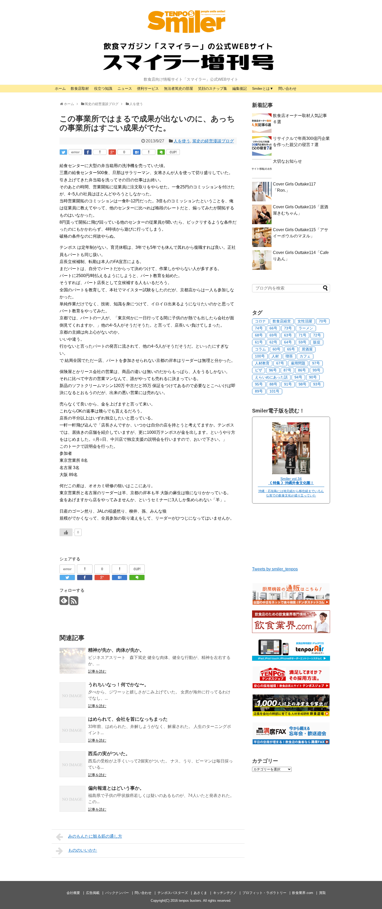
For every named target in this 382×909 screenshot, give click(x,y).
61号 (259, 342)
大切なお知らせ (287, 161)
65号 (291, 349)
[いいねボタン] (66, 532)
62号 (273, 342)
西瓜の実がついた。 (109, 753)
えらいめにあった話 (271, 377)
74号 (259, 328)
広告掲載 (93, 893)
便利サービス (148, 88)
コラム (260, 349)
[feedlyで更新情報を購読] (64, 602)
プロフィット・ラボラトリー (264, 893)
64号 (288, 342)
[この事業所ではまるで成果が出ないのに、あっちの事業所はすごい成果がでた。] (137, 152)
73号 (288, 328)
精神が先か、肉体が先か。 (116, 650)
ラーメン (306, 328)
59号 (302, 342)
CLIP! (173, 152)
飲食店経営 (282, 321)
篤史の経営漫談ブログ (213, 141)
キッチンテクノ (225, 893)
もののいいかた (82, 850)
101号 (274, 391)
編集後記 (239, 88)
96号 (273, 370)
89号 (259, 391)
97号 (316, 363)
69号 (273, 335)
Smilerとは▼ (262, 88)
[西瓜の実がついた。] (72, 764)
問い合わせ (287, 88)
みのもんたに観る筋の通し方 (95, 836)
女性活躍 (305, 321)
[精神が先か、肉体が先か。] (72, 661)
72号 (317, 335)
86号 (302, 370)
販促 (316, 342)
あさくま (200, 893)
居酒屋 (307, 349)
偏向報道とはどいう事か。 (116, 788)
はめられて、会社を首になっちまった (128, 719)
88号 (273, 384)
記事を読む (97, 671)
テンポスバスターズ (172, 893)
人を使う (182, 141)
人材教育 (262, 363)
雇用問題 (298, 363)
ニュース (124, 88)
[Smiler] (291, 473)
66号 (273, 328)
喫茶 (289, 356)
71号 (302, 335)
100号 (260, 356)
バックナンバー (117, 893)
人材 (275, 356)
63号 (288, 335)
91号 (288, 384)
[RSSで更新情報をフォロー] (73, 602)
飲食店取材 (80, 88)
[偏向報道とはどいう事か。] (72, 799)
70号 (323, 321)
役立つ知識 (103, 88)
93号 (317, 384)
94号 (298, 377)
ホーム (60, 88)
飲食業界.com (302, 893)
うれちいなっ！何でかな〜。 (118, 684)
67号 (280, 363)
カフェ (305, 356)
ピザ (258, 370)
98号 (302, 384)
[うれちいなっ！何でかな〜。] (72, 695)
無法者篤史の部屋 (178, 88)
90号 (313, 377)
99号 (316, 370)
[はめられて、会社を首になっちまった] (72, 730)
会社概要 (73, 893)
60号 (276, 349)
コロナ (260, 321)
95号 (259, 384)
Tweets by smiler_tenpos (275, 569)
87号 (287, 370)
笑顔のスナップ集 (212, 88)
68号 (259, 335)
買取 (322, 893)
